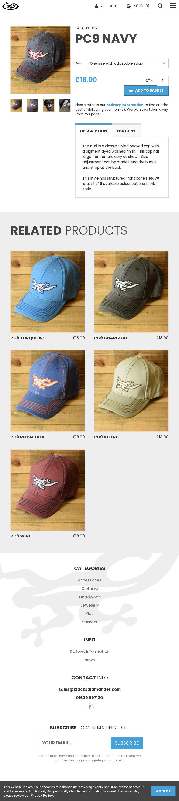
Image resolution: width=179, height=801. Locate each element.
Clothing (89, 588)
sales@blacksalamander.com (90, 689)
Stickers (89, 622)
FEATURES (127, 131)
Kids (90, 613)
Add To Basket (149, 90)
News (89, 660)
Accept (163, 791)
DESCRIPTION (93, 131)
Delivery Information (89, 651)
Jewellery (89, 605)
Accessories (89, 580)
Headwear (89, 597)
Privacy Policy (42, 795)
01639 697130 (89, 698)
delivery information (125, 105)
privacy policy (92, 760)
